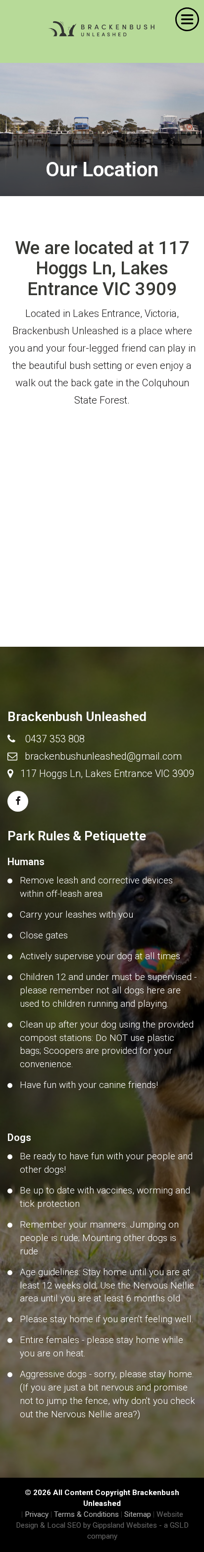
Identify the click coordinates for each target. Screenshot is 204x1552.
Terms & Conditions (86, 1514)
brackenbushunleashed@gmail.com (103, 756)
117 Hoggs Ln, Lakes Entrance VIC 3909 (107, 773)
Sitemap (137, 1514)
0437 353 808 (55, 739)
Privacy (37, 1514)
